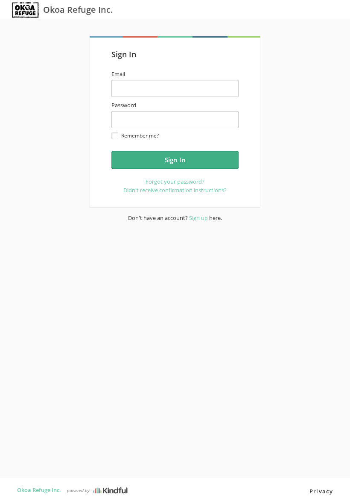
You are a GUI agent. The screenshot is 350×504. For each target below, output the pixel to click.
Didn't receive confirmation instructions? (175, 190)
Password (123, 105)
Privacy (321, 491)
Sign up (198, 218)
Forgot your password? (175, 181)
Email (118, 74)
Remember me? (140, 135)
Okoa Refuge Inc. (39, 490)
